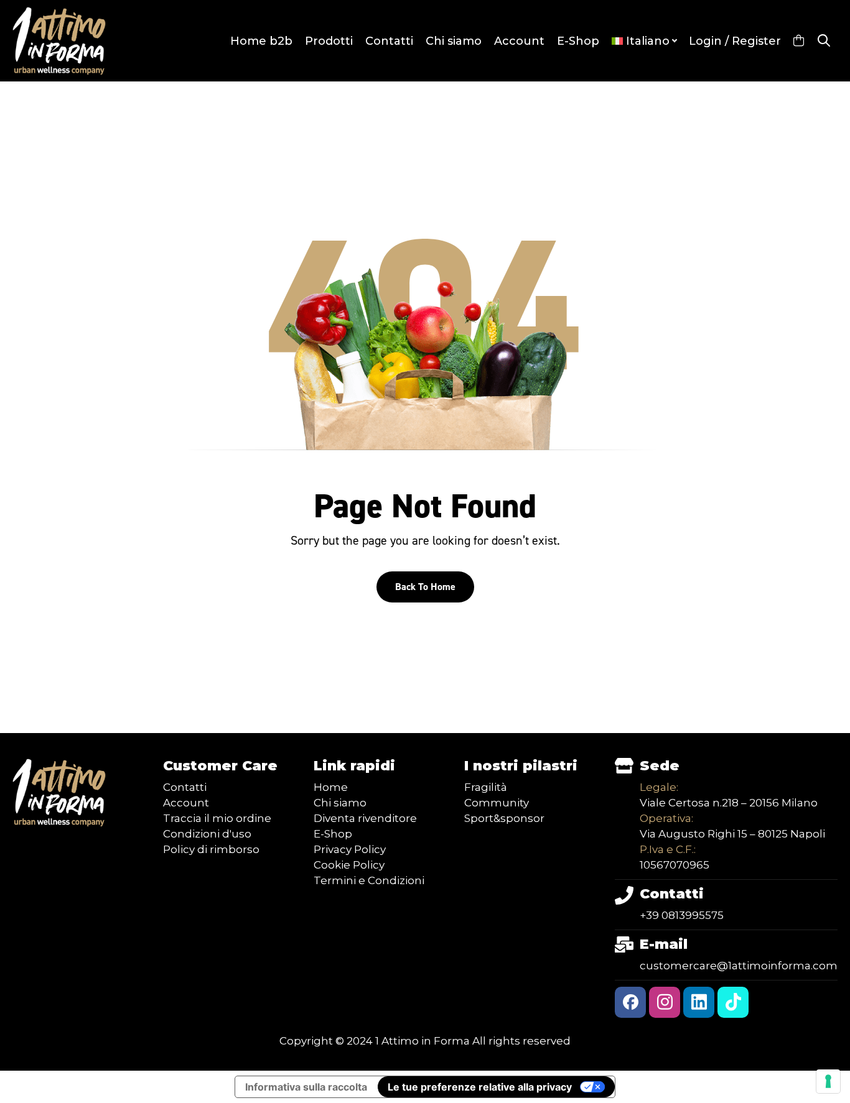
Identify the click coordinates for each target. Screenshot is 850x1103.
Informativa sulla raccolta (306, 1087)
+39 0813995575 (682, 915)
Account (519, 41)
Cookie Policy (349, 865)
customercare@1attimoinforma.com (739, 965)
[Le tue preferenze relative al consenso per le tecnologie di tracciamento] (828, 1081)
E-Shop (578, 41)
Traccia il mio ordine (217, 818)
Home (331, 787)
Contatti (389, 41)
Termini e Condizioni (369, 880)
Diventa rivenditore (365, 818)
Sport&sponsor (504, 818)
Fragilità (485, 787)
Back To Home (425, 586)
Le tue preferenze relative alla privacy (480, 1087)
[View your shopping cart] (798, 41)
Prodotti (329, 41)
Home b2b (261, 41)
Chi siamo (454, 41)
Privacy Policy (350, 849)
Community (496, 802)
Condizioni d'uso (207, 834)
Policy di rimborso (211, 849)
